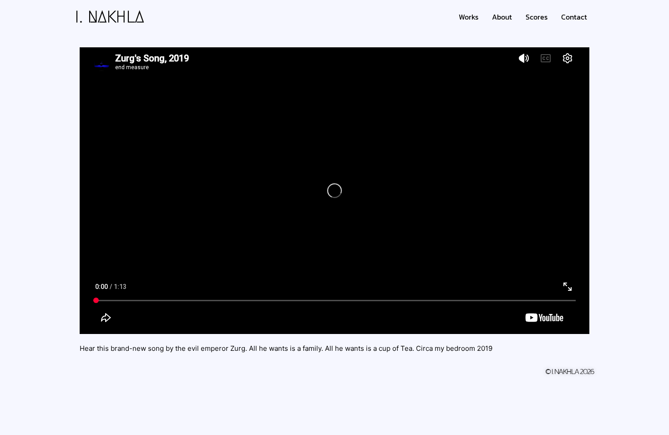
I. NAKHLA (109, 16)
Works (468, 16)
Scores (536, 16)
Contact (574, 16)
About (502, 16)
